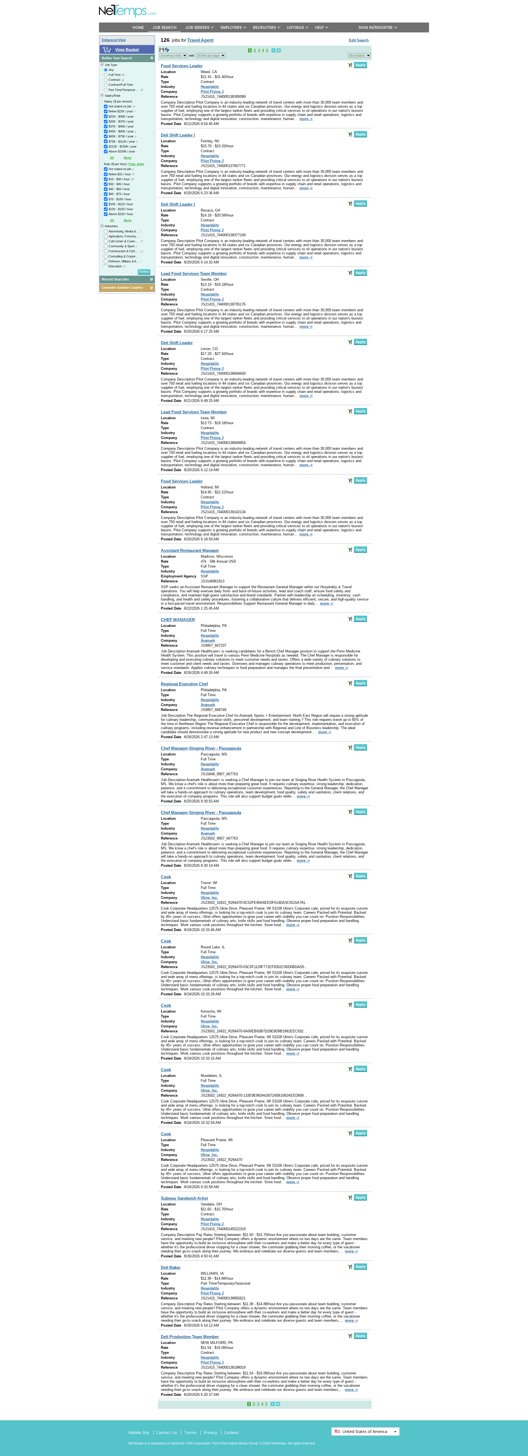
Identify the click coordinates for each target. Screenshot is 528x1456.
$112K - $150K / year (123, 146)
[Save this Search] (162, 50)
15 (141, 90)
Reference (169, 97)
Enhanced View (114, 40)
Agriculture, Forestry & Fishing (124, 236)
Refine (144, 272)
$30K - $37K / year (121, 121)
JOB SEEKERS (197, 27)
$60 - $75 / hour (119, 194)
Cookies (231, 1432)
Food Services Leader (182, 65)
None (127, 157)
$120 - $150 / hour (121, 209)
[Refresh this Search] (167, 50)
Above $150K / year (122, 151)
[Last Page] (278, 50)
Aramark (208, 640)
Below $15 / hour (120, 174)
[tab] (127, 58)
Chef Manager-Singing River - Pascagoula (201, 748)
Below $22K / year (121, 111)
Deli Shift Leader (177, 342)
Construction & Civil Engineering (124, 251)
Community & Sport (121, 246)
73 (133, 106)
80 (123, 75)
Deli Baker (171, 1267)
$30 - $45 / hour (119, 184)
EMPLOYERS (231, 27)
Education (115, 266)
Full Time (115, 74)
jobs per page (208, 55)
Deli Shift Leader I (178, 135)
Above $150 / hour (121, 214)
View (171, 55)
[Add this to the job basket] (350, 65)
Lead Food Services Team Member (194, 273)
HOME (138, 27)
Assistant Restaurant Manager (190, 550)
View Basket (127, 49)
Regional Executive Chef (184, 684)
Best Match (357, 55)
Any (111, 69)
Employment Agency (178, 576)
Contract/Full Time (121, 84)
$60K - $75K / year (121, 136)
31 (122, 80)
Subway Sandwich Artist (184, 1198)
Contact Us (166, 1432)
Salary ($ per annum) (118, 101)
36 (132, 179)
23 (141, 251)
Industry (168, 87)
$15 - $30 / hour (119, 179)
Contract (114, 79)
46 (124, 266)
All (112, 157)
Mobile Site (138, 1432)
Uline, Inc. (209, 898)
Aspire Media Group (243, 1443)
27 (133, 174)
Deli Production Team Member (190, 1336)
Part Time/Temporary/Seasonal (124, 89)
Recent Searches (115, 279)
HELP (319, 27)
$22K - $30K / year (121, 116)
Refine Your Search (117, 58)
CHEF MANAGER (178, 619)
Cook (166, 876)
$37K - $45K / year (121, 126)
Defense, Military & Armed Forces (124, 261)
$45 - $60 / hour (119, 189)
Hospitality (210, 87)
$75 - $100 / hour (120, 199)
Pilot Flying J (212, 92)
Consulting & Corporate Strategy (124, 256)
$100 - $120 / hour (121, 204)
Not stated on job (120, 106)
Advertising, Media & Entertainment (124, 231)
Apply (360, 65)
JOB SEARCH (164, 27)
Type (165, 82)
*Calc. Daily (136, 164)
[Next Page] (273, 50)
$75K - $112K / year (122, 141)
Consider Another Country (122, 288)
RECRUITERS (264, 27)
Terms (190, 1432)
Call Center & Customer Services (124, 241)
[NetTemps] (131, 7)
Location (168, 72)
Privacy (210, 1432)
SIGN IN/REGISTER (376, 27)
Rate (164, 77)
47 (141, 241)
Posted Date (171, 124)
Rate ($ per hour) (124, 164)
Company (169, 92)
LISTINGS (295, 27)
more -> (306, 119)
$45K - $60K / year (121, 131)
